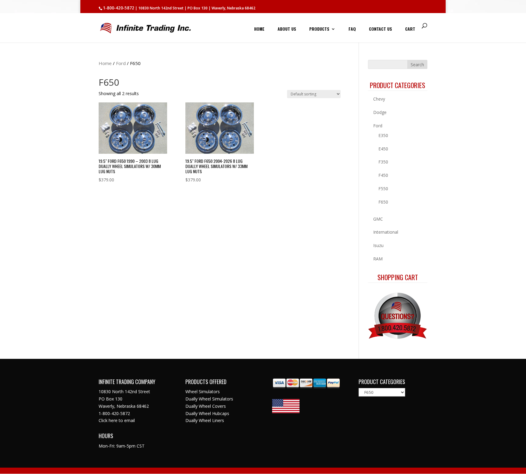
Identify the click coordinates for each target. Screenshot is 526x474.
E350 (383, 135)
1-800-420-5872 (118, 8)
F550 (383, 188)
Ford (121, 63)
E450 (383, 149)
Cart (410, 29)
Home (259, 29)
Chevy (379, 99)
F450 (383, 175)
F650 (383, 202)
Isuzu (378, 245)
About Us (287, 29)
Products (319, 29)
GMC (378, 219)
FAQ (352, 29)
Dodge (380, 112)
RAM (378, 259)
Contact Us (380, 29)
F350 (383, 162)
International (385, 232)
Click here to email (117, 420)
